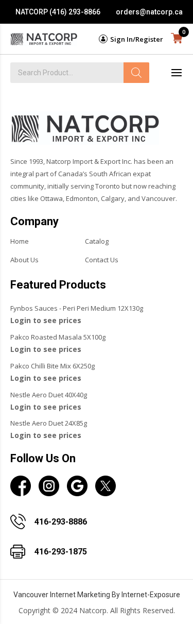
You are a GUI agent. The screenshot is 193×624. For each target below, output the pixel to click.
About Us (24, 259)
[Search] (136, 72)
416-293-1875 (60, 551)
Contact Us (101, 259)
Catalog (97, 241)
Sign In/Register (136, 39)
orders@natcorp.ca (149, 12)
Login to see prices (45, 320)
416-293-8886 (60, 522)
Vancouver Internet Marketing (61, 595)
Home (19, 241)
